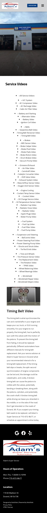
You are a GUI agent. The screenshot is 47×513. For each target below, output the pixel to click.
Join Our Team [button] (32, 5)
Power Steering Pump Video (28, 243)
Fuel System (27, 221)
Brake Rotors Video (29, 155)
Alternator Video (28, 116)
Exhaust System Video (28, 180)
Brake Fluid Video (28, 149)
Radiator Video (28, 211)
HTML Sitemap (8, 507)
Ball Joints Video (28, 237)
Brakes (27, 140)
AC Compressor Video (28, 103)
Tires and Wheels (27, 254)
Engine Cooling (27, 190)
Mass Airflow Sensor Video (28, 183)
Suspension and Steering (27, 234)
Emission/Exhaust (27, 165)
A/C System (27, 100)
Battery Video (28, 119)
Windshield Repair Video (28, 279)
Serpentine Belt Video (28, 130)
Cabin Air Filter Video (28, 109)
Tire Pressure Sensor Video (28, 257)
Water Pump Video (28, 217)
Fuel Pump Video (29, 230)
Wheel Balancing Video (28, 268)
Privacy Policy (7, 505)
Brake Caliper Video (29, 146)
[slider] (23, 304)
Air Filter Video (29, 168)
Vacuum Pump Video (28, 161)
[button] (17, 433)
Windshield (27, 276)
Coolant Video (28, 196)
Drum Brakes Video (29, 158)
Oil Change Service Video (28, 199)
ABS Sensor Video (28, 143)
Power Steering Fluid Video (28, 240)
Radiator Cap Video (28, 205)
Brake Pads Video (28, 152)
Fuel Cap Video (29, 224)
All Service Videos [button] (27, 95)
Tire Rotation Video (29, 262)
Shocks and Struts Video (28, 246)
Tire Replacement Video (28, 259)
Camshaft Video (28, 171)
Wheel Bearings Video (29, 271)
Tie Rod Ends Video (29, 249)
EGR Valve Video (28, 177)
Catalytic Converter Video (28, 174)
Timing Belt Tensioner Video (28, 133)
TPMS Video (29, 265)
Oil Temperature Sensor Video (28, 202)
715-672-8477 (27, 416)
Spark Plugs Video (28, 214)
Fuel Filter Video (28, 227)
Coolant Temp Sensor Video (28, 193)
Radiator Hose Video (28, 208)
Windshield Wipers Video (28, 282)
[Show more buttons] (38, 304)
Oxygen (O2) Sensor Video (28, 186)
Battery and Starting (27, 113)
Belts (27, 127)
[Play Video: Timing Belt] (23, 294)
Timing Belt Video (28, 135)
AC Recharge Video (28, 106)
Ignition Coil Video (28, 122)
